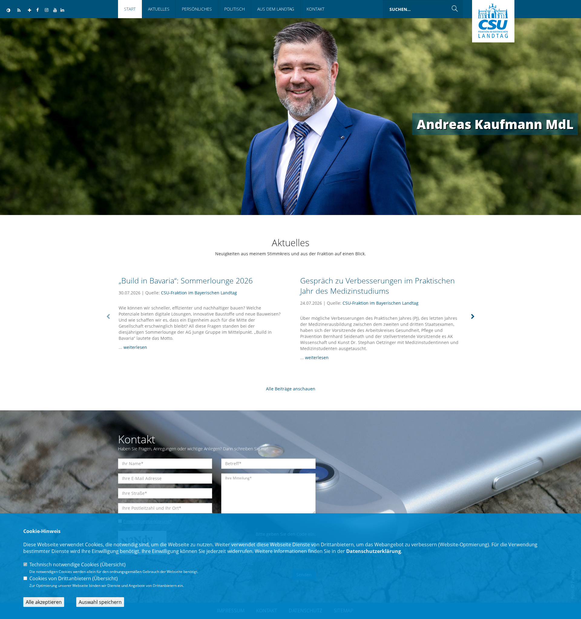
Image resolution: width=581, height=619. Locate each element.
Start (130, 9)
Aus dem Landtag (275, 9)
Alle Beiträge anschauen (290, 389)
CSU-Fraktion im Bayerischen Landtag (199, 293)
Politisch (234, 9)
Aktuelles (158, 9)
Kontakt (315, 9)
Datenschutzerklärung (373, 551)
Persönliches (197, 9)
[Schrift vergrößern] (29, 10)
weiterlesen (135, 347)
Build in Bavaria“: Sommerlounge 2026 (186, 281)
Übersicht (113, 564)
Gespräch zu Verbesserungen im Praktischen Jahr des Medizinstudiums (377, 286)
